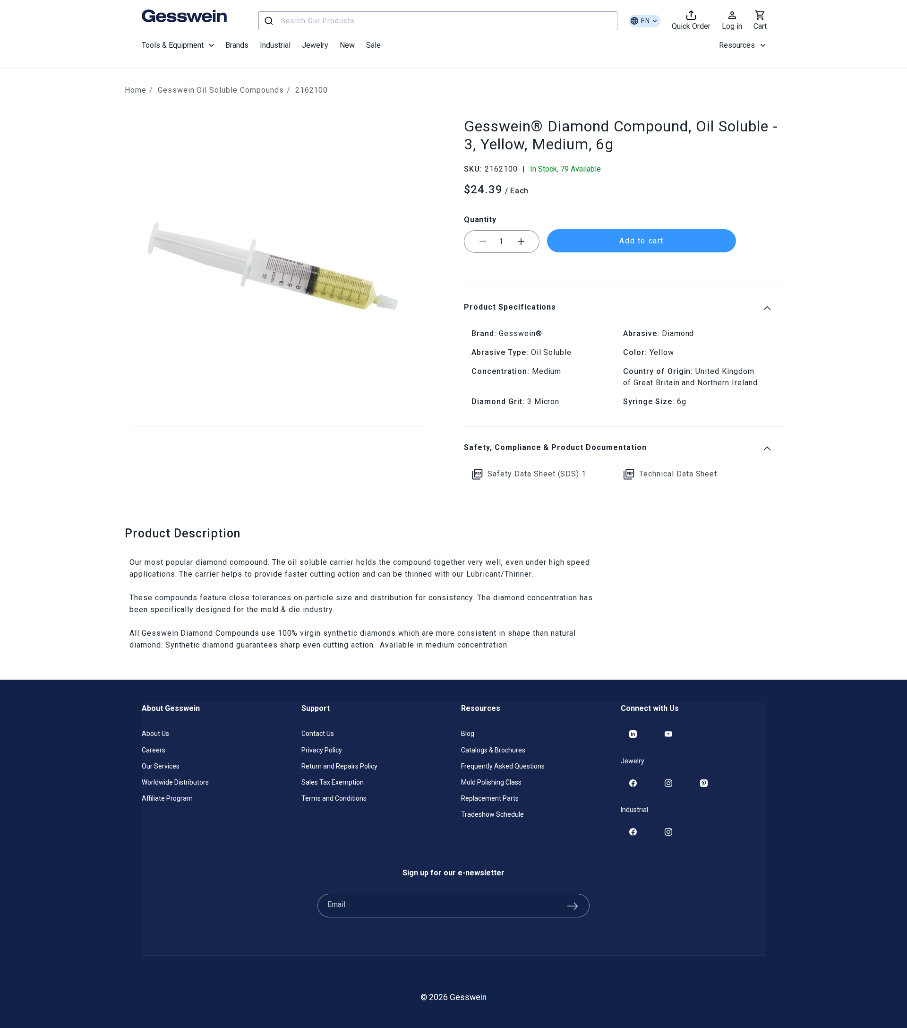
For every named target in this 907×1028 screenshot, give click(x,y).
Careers (153, 750)
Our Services (161, 766)
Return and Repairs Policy (339, 766)
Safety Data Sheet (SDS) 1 (537, 473)
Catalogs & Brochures (493, 750)
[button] (178, 45)
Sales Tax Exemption (332, 782)
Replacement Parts (490, 798)
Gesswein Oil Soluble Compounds (221, 90)
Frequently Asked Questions (503, 766)
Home (135, 90)
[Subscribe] (572, 905)
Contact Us (317, 733)
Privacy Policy (321, 750)
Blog (467, 733)
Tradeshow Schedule (492, 814)
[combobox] (437, 20)
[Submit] (270, 20)
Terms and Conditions (334, 798)
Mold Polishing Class (491, 782)
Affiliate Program (167, 798)
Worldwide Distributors (175, 782)
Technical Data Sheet (678, 473)
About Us (155, 733)
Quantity (480, 219)
